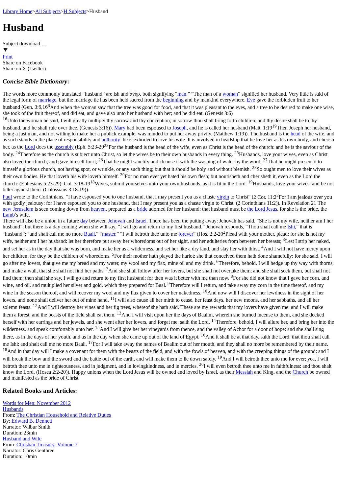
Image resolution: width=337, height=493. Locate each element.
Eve (251, 100)
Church (300, 372)
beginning (173, 100)
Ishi (291, 226)
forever (185, 234)
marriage (47, 100)
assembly (64, 147)
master (108, 234)
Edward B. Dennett (32, 421)
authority (111, 139)
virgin (223, 197)
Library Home (17, 11)
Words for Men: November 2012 (37, 403)
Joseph (179, 127)
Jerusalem (23, 209)
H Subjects (75, 11)
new (7, 209)
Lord (30, 147)
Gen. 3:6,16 (168, 118)
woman (230, 94)
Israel (140, 220)
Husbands (13, 409)
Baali (89, 234)
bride (142, 209)
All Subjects (48, 11)
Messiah (244, 372)
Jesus (271, 209)
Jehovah (116, 220)
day (84, 220)
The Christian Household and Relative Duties (63, 415)
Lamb (9, 215)
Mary (119, 127)
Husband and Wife (22, 438)
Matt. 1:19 (167, 130)
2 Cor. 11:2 (167, 200)
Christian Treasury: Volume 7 (46, 444)
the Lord (256, 209)
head (295, 133)
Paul (7, 197)
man (181, 94)
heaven (98, 209)
